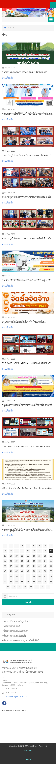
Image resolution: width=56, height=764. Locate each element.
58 (28, 576)
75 (25, 587)
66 (22, 581)
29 (17, 561)
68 (34, 581)
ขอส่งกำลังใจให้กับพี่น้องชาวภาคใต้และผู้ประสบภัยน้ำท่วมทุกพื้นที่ (26, 530)
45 (5, 571)
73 (14, 587)
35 (51, 561)
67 (28, 581)
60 (39, 576)
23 (34, 556)
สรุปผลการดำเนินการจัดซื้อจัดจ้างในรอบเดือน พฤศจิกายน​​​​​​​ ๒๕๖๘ (23, 322)
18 (5, 556)
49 (28, 571)
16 (45, 551)
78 (42, 587)
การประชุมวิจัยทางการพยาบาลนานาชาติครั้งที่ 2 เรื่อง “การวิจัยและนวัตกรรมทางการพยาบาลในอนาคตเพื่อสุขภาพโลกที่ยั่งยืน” (27, 197)
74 (19, 587)
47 (17, 571)
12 (22, 551)
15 (39, 551)
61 (45, 576)
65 (17, 581)
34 (45, 561)
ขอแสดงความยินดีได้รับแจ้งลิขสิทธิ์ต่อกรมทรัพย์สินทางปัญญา (27, 114)
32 (34, 561)
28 (11, 561)
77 (37, 587)
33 (39, 561)
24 (39, 556)
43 (45, 566)
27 (5, 561)
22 (28, 556)
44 (51, 566)
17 (51, 551)
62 (51, 576)
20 (17, 556)
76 (31, 587)
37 (11, 566)
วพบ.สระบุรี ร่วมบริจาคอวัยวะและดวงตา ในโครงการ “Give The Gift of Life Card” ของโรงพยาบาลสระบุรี (27, 155)
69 (39, 581)
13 (28, 551)
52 (45, 571)
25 (45, 556)
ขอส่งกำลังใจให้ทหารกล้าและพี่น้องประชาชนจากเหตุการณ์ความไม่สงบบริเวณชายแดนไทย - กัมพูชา (25, 72)
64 (11, 581)
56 (17, 576)
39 (22, 566)
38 (17, 566)
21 (22, 556)
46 (11, 571)
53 (51, 571)
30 (22, 561)
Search (28, 602)
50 (34, 571)
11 (17, 551)
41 (34, 566)
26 (51, 556)
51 (39, 571)
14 (34, 551)
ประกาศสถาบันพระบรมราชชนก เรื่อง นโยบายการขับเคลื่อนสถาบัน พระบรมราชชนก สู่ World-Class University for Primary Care (27, 488)
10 (11, 551)
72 (8, 587)
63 (5, 581)
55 (11, 576)
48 (22, 571)
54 (5, 576)
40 (28, 566)
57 (22, 576)
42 (39, 566)
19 (11, 556)
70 (45, 581)
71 (51, 581)
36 (5, 566)
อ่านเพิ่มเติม (7, 78)
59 (34, 576)
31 (28, 561)
